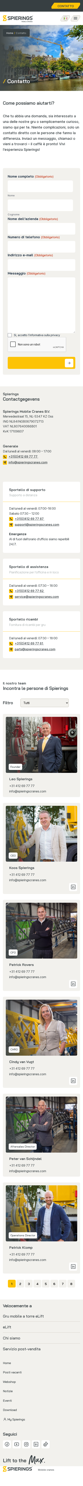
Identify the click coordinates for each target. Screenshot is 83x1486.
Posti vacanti (12, 1372)
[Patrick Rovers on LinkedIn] (73, 984)
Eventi (7, 1400)
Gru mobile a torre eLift (23, 1316)
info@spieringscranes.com (27, 462)
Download (10, 1410)
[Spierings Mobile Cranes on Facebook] (7, 1444)
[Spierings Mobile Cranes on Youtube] (17, 1444)
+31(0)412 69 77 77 (23, 456)
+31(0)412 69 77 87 (29, 519)
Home (9, 33)
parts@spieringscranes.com (35, 649)
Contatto (66, 6)
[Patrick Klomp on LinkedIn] (73, 1266)
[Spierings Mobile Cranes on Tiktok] (46, 1444)
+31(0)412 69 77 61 (29, 643)
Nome (11, 195)
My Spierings (16, 1419)
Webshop (9, 1382)
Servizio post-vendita (22, 1348)
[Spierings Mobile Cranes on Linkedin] (36, 1444)
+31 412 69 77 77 (22, 786)
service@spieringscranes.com (37, 597)
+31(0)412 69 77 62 (29, 591)
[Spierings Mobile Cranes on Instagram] (26, 1444)
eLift (7, 1327)
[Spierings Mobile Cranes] (18, 18)
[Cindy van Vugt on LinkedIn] (73, 1081)
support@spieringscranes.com (37, 524)
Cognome (13, 214)
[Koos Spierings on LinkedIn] (73, 887)
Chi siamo (11, 1338)
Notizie (8, 1391)
